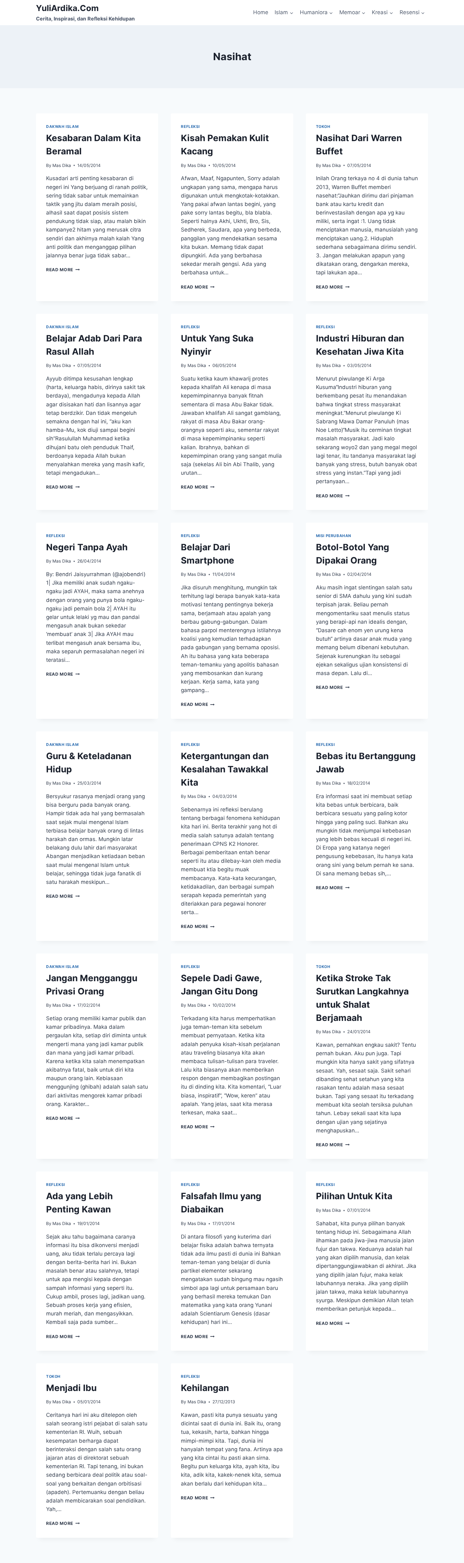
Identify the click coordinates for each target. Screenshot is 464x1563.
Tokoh (323, 126)
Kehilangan (205, 1388)
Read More (63, 269)
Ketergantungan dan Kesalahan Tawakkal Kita (225, 769)
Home (260, 12)
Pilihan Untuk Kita (354, 1196)
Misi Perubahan (333, 535)
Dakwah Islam (62, 126)
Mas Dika (61, 165)
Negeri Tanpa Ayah (87, 547)
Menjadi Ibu (71, 1388)
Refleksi (190, 126)
